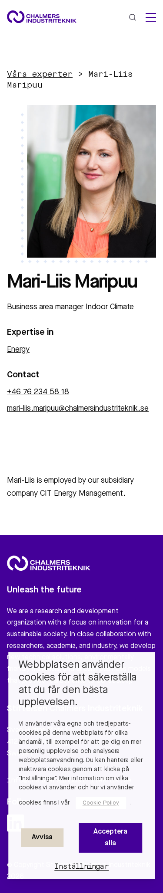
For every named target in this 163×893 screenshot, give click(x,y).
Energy (18, 349)
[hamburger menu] (151, 17)
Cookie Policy (101, 803)
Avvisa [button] (42, 837)
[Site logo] (42, 16)
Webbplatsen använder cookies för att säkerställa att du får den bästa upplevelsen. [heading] (77, 684)
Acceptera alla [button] (110, 837)
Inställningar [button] (81, 867)
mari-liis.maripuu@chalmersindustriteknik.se (78, 408)
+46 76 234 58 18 (38, 392)
